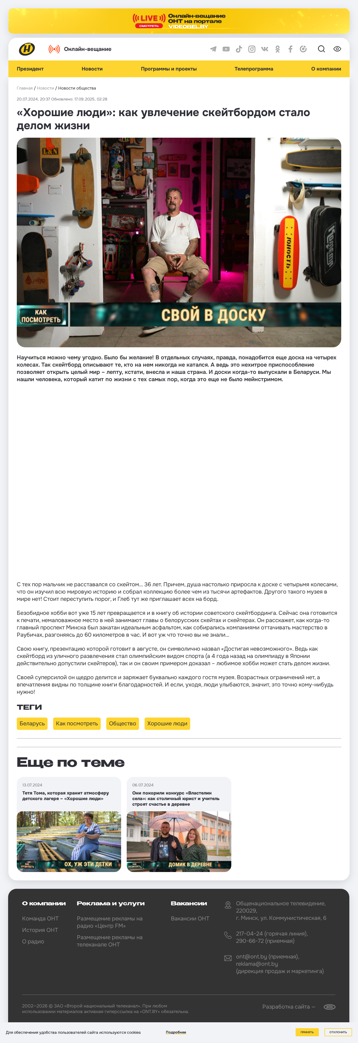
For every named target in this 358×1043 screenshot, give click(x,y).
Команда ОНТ (40, 918)
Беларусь (32, 723)
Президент (30, 69)
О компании (326, 69)
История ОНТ (40, 930)
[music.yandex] (303, 49)
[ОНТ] (27, 49)
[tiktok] (238, 49)
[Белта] (326, 1007)
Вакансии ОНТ (190, 918)
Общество (122, 723)
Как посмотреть (77, 723)
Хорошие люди (167, 723)
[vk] (264, 49)
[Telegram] (213, 49)
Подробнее (176, 1032)
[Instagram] (251, 49)
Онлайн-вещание (88, 49)
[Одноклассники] (277, 49)
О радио (33, 941)
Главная (25, 88)
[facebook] (290, 49)
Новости (92, 69)
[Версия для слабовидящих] (337, 49)
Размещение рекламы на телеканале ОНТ (110, 941)
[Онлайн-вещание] (179, 21)
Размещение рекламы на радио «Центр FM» (110, 922)
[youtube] (226, 49)
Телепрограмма (254, 69)
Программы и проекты (169, 69)
